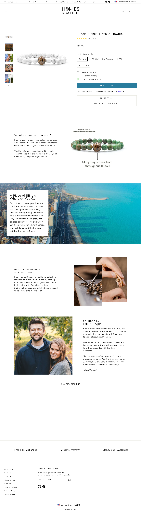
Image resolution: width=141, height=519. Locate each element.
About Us (27, 2)
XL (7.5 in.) (84, 65)
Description (106, 98)
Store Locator (89, 2)
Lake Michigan (104, 337)
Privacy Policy (76, 2)
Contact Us (8, 2)
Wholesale (50, 2)
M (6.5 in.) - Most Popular (101, 59)
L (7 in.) (120, 59)
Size (83, 54)
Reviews (18, 2)
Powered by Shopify (70, 509)
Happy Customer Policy (107, 103)
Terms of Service (62, 2)
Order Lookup (38, 2)
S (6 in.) (82, 59)
